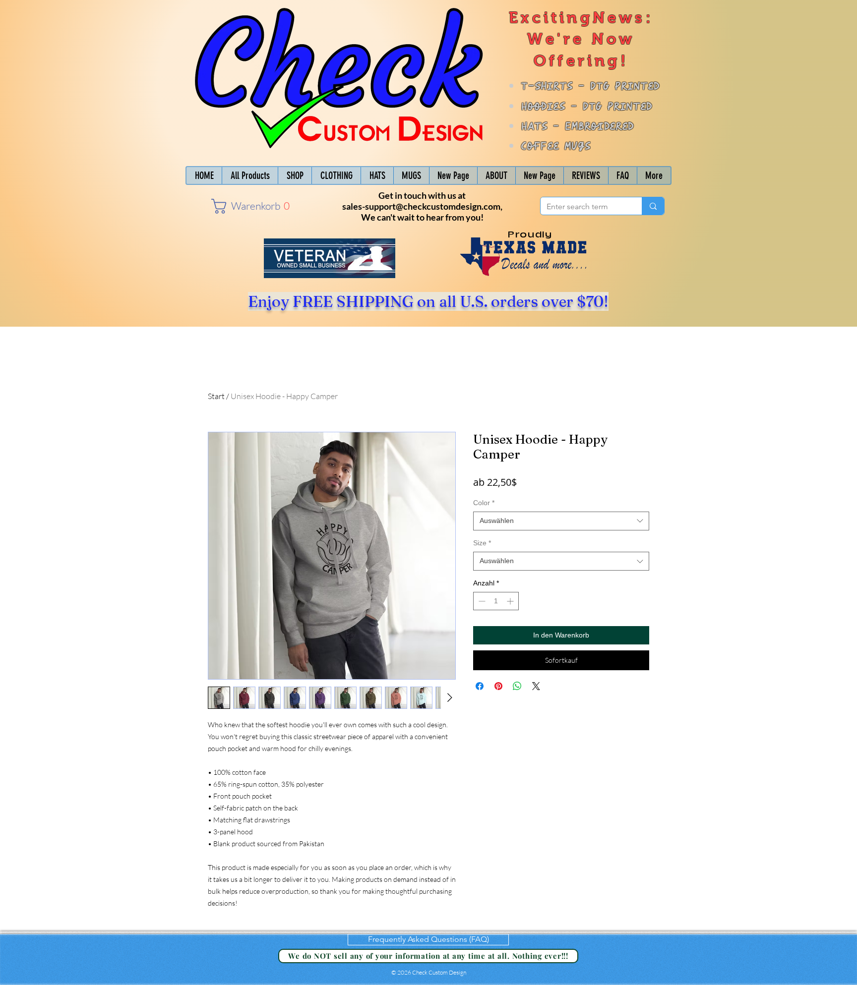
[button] (239, 206)
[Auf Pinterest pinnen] (498, 686)
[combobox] (561, 521)
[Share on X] (536, 686)
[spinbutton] (496, 601)
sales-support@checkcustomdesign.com (421, 206)
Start (216, 396)
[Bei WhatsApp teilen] (517, 686)
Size (482, 543)
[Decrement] (481, 601)
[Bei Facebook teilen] (480, 686)
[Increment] (511, 601)
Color (483, 503)
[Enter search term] (653, 206)
